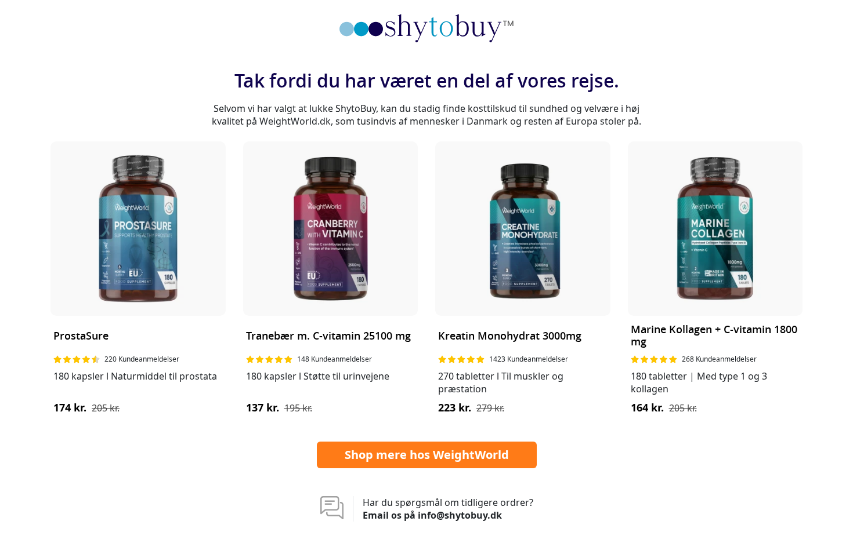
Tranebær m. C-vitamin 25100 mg (328, 336)
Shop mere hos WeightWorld (427, 454)
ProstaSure (81, 336)
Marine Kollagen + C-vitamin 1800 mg (714, 336)
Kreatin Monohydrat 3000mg (509, 336)
